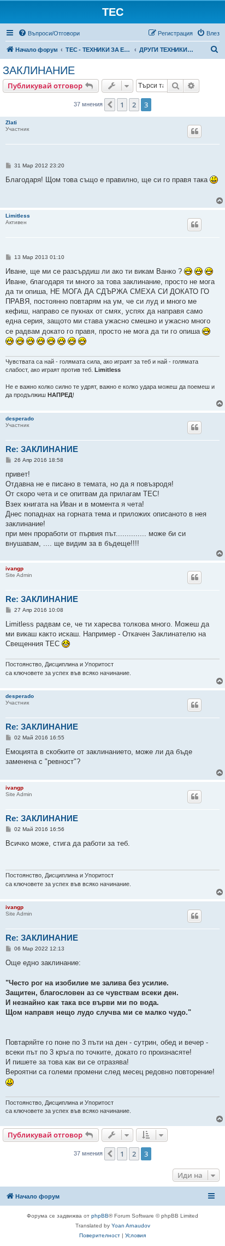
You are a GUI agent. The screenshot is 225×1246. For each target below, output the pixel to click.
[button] (109, 104)
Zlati (11, 122)
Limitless (17, 216)
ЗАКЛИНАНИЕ (39, 70)
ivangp (14, 568)
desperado (19, 419)
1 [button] (122, 105)
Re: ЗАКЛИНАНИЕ (41, 449)
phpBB (100, 1216)
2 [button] (134, 105)
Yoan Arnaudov (130, 1226)
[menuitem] (49, 33)
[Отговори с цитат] (194, 131)
